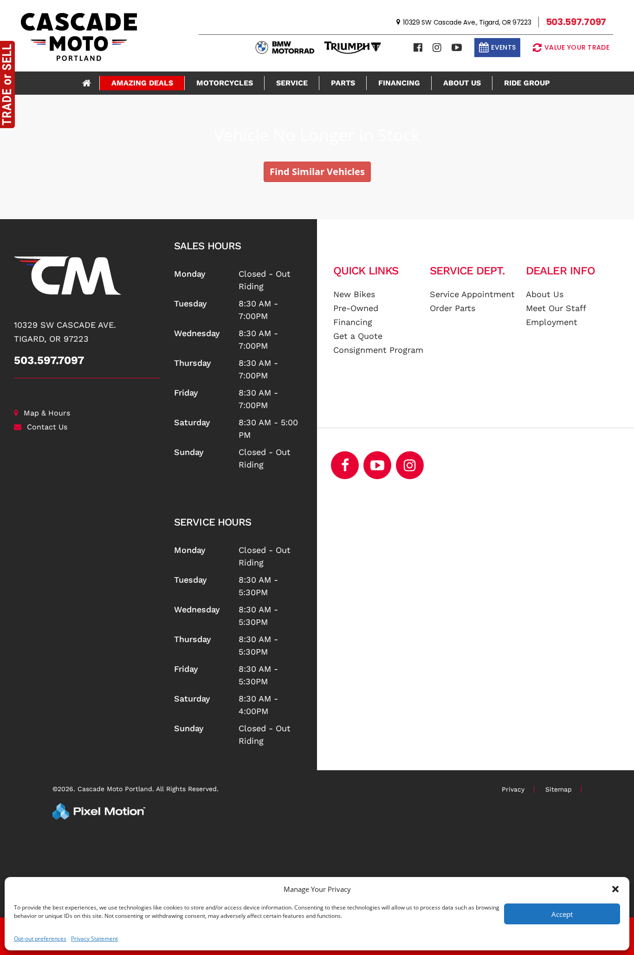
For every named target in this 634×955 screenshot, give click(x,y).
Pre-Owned (355, 308)
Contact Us (47, 426)
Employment (551, 322)
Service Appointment (472, 294)
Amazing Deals (142, 82)
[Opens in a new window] (418, 47)
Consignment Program (378, 350)
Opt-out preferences (40, 938)
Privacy (513, 789)
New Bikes (354, 294)
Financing (399, 82)
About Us (462, 82)
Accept (562, 914)
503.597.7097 (49, 360)
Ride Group (527, 82)
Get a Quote (357, 336)
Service (292, 82)
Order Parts (452, 308)
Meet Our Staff (556, 308)
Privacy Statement (94, 938)
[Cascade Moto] (87, 275)
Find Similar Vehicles (317, 171)
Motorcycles (224, 82)
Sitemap (558, 789)
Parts (343, 82)
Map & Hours (47, 413)
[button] (615, 889)
